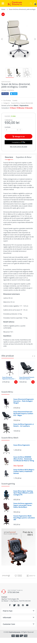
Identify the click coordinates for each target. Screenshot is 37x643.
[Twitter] (14, 605)
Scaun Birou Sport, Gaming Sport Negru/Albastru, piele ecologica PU (23, 493)
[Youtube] (27, 605)
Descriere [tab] (9, 157)
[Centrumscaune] (14, 3)
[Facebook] (10, 605)
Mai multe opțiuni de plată (18, 147)
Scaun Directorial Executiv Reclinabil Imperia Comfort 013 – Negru (26, 378)
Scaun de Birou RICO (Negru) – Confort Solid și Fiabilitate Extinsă (24, 471)
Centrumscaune (5, 81)
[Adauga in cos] (16, 382)
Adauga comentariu (7, 90)
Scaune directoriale (26, 103)
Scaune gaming (8, 483)
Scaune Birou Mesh (9, 437)
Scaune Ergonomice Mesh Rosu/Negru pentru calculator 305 (24, 517)
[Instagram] (18, 605)
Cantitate (7, 127)
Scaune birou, (15, 103)
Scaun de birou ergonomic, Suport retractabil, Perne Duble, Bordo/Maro (23, 505)
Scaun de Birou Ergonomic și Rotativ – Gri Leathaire (23, 425)
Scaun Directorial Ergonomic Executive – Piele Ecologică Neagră (8, 378)
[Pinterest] (23, 605)
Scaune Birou (7, 392)
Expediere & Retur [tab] (24, 157)
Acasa (3, 9)
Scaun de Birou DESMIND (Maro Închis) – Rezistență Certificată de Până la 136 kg (23, 459)
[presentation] (33, 356)
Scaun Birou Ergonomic (21, 445)
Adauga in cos (20, 136)
